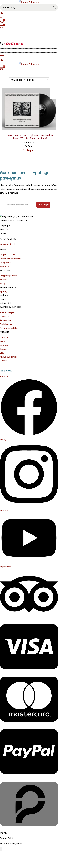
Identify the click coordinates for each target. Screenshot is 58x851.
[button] (53, 96)
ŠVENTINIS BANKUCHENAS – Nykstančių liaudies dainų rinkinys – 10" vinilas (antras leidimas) (29, 137)
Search (54, 7)
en (1, 13)
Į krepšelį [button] (30, 150)
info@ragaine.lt (7, 244)
